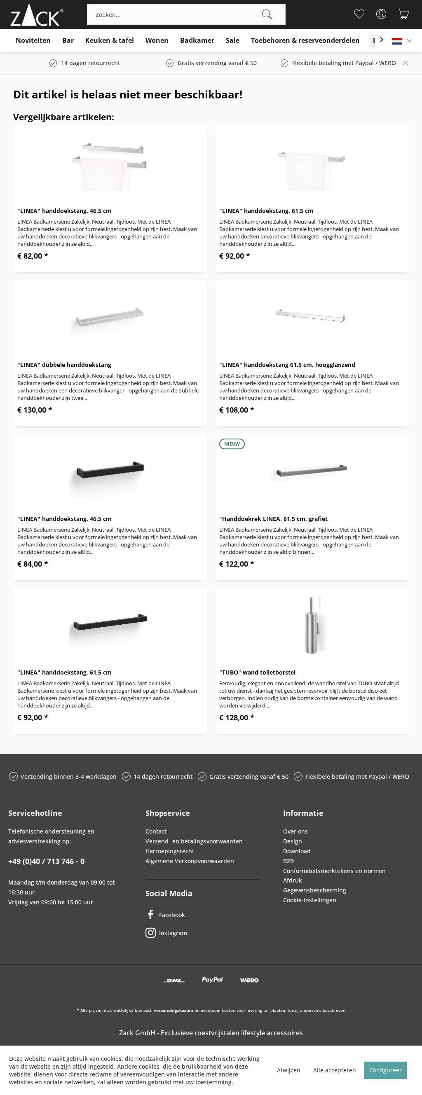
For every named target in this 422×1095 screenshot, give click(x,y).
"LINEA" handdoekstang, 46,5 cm (64, 211)
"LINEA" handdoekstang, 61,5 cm (266, 211)
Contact (155, 831)
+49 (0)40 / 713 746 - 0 (46, 861)
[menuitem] (186, 14)
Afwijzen (288, 1070)
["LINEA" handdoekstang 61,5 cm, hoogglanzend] (312, 317)
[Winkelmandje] (403, 14)
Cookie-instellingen (309, 900)
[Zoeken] (267, 14)
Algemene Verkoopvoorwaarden (189, 861)
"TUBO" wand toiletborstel (257, 672)
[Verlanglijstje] (359, 14)
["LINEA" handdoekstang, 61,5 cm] (312, 163)
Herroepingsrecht (169, 851)
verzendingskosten (173, 1010)
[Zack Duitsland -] (35, 14)
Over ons (295, 831)
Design (292, 841)
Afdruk (292, 880)
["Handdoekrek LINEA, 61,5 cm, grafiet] (312, 471)
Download (297, 851)
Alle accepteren (334, 1070)
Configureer (385, 1070)
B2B (288, 861)
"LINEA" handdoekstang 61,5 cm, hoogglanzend (287, 365)
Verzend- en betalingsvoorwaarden (194, 841)
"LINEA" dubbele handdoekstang (64, 365)
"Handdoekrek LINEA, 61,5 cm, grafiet (273, 519)
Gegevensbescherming (314, 890)
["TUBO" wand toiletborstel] (312, 625)
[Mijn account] (381, 14)
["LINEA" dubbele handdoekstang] (110, 317)
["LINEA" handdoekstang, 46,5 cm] (110, 163)
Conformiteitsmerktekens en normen (334, 871)
